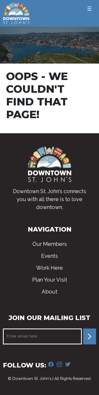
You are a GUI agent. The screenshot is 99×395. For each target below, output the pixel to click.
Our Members (49, 244)
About (49, 292)
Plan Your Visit (49, 280)
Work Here (49, 268)
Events (49, 256)
